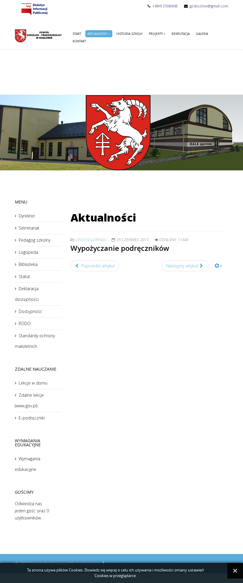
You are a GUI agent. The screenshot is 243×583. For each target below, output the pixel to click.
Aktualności (97, 34)
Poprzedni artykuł (97, 266)
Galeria (202, 34)
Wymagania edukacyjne (27, 464)
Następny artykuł (182, 266)
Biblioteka (28, 264)
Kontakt (79, 41)
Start (77, 34)
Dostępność (30, 311)
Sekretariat (29, 228)
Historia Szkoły (129, 34)
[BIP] (34, 8)
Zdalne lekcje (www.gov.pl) (29, 400)
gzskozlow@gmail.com (209, 6)
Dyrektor (27, 216)
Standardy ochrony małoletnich (35, 341)
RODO (25, 323)
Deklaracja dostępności (27, 294)
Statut (24, 276)
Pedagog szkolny (34, 240)
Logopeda (28, 252)
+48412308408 (164, 6)
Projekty (156, 34)
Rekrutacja (181, 34)
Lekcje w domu (33, 383)
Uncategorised (91, 239)
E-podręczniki (32, 418)
